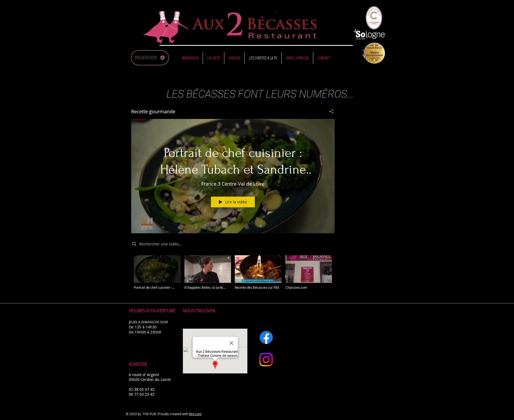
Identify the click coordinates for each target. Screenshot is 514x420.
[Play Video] (157, 272)
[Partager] (329, 111)
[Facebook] (266, 337)
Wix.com (195, 414)
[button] (213, 58)
